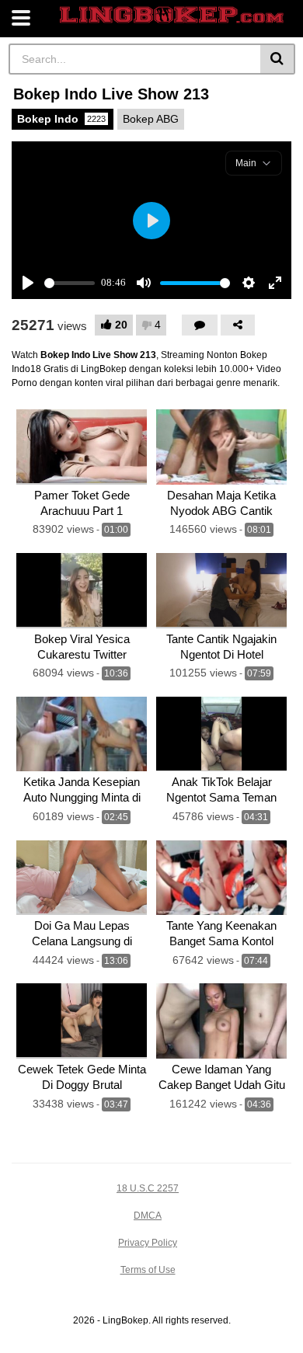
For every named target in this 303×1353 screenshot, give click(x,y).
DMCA (148, 1215)
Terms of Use (148, 1269)
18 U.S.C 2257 (148, 1188)
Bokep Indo (61, 119)
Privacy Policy (147, 1242)
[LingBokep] (171, 15)
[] (277, 59)
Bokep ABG (151, 119)
